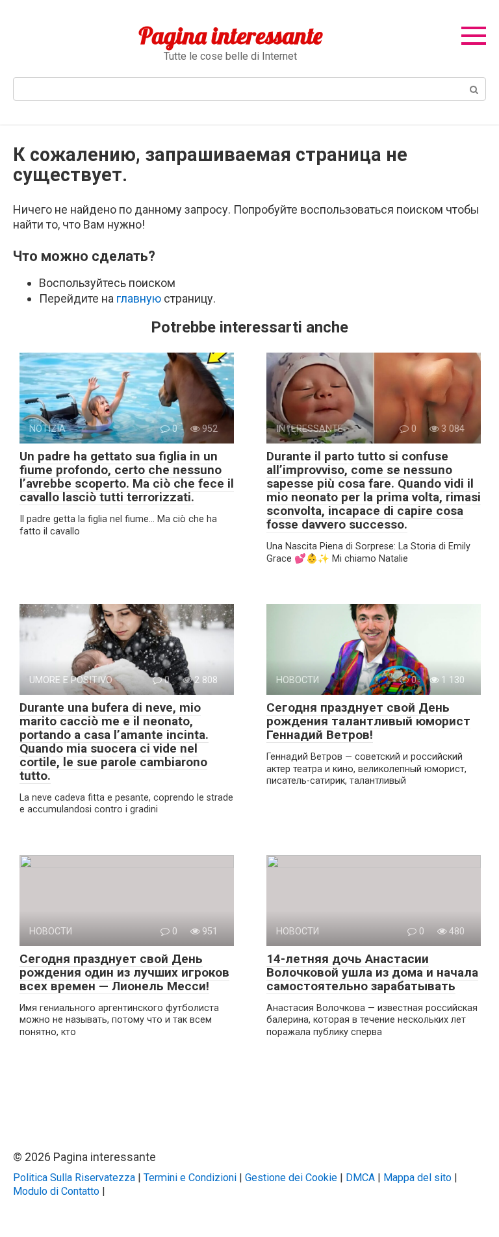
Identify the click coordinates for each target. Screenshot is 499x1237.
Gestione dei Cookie (291, 1177)
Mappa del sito (417, 1177)
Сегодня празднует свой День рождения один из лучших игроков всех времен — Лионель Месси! (124, 972)
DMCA (360, 1177)
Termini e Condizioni (190, 1177)
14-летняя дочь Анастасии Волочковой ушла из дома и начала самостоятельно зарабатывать (372, 972)
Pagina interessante (230, 35)
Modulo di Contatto (56, 1191)
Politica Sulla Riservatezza (74, 1177)
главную (138, 298)
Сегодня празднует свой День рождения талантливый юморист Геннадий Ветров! (368, 721)
